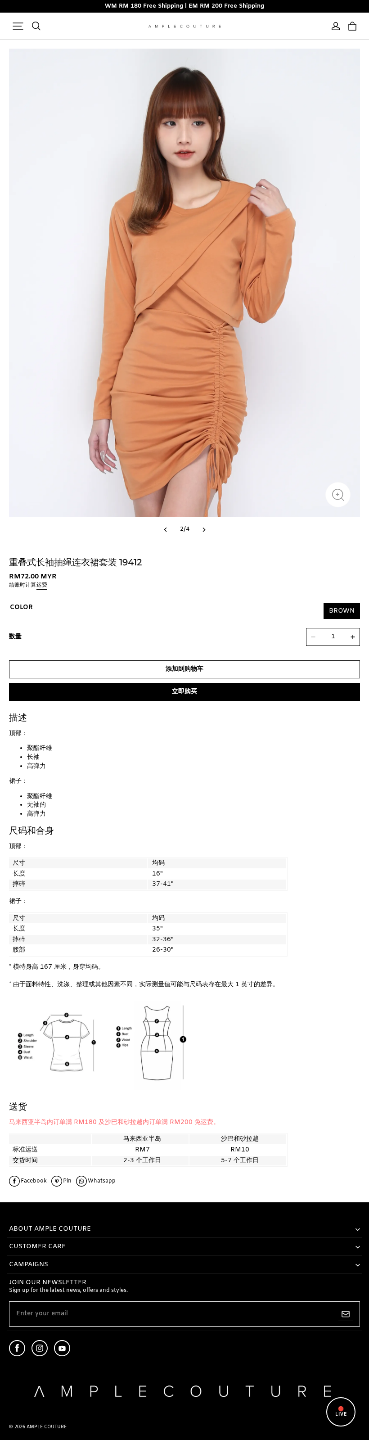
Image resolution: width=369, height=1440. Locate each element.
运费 (41, 585)
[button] (18, 26)
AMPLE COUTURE (47, 1427)
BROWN (342, 611)
